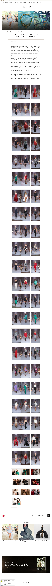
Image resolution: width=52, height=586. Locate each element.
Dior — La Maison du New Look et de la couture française (35, 575)
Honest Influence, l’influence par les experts (37, 574)
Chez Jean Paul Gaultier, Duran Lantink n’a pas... (42, 540)
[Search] (49, 2)
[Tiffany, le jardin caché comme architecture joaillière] (26, 20)
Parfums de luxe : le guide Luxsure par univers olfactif (36, 578)
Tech (31, 2)
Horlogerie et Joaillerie (8, 2)
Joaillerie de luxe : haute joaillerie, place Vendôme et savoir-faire (36, 579)
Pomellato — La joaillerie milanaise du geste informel (35, 577)
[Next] (6, 0)
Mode (3, 2)
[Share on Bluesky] (31, 512)
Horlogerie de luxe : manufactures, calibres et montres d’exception (16, 579)
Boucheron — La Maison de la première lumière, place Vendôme (17, 575)
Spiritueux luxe (46, 580)
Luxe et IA (34, 2)
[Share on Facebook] (26, 512)
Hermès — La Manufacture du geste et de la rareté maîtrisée (33, 576)
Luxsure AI (37, 2)
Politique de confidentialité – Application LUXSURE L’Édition (29, 580)
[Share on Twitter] (27, 512)
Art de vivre (20, 2)
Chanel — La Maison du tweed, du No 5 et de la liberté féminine (18, 577)
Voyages (28, 2)
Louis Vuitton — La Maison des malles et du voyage (17, 576)
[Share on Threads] (30, 512)
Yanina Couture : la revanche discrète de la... (13, 0)
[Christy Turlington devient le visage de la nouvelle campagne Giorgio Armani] (26, 532)
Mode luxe (40, 580)
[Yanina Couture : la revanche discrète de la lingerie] (10, 20)
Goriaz (41, 2)
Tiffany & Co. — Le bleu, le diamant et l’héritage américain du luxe (17, 578)
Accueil (3, 31)
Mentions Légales (21, 574)
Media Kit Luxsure (10, 574)
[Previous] (5, 0)
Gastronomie (24, 2)
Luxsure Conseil (27, 574)
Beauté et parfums (15, 2)
